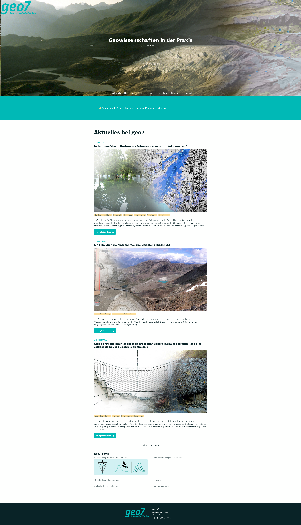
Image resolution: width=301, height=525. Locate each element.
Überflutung (151, 215)
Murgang (116, 416)
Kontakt (187, 93)
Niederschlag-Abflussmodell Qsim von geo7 (113, 457)
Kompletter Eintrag (105, 232)
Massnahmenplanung (102, 314)
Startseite (115, 93)
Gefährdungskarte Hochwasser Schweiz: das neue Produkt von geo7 (140, 146)
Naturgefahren (139, 215)
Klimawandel (117, 314)
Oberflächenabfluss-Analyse (107, 480)
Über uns (176, 93)
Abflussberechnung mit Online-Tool (167, 457)
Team (166, 93)
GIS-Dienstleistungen (161, 486)
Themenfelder (131, 93)
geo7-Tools (147, 93)
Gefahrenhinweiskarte (103, 215)
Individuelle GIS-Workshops (106, 486)
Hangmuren (138, 416)
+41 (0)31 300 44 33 (163, 518)
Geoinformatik (163, 215)
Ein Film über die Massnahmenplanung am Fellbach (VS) (132, 245)
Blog (158, 93)
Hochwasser (128, 215)
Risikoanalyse (158, 480)
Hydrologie (117, 215)
